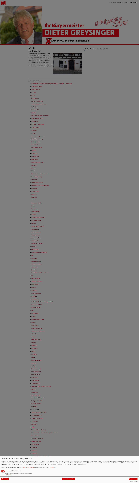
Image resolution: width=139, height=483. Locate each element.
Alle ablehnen (4, 478)
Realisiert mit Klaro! (133, 481)
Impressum (52, 467)
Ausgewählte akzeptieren (69, 478)
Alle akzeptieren (133, 478)
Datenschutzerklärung (28, 467)
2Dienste (8, 474)
